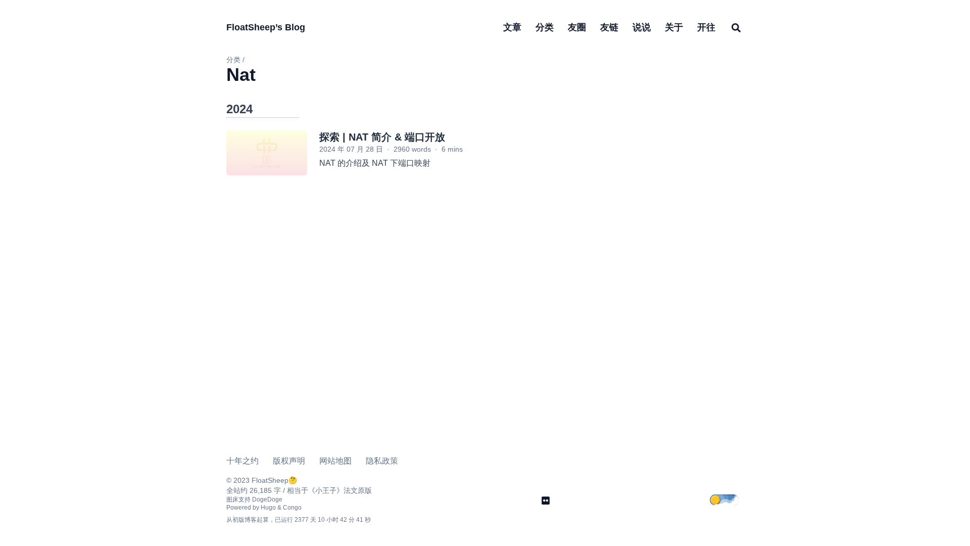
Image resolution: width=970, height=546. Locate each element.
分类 (233, 60)
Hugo (268, 507)
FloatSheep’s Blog (265, 27)
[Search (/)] (736, 27)
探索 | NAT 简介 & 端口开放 (382, 137)
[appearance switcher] (731, 500)
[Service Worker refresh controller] (546, 500)
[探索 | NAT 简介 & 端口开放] (266, 152)
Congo (292, 507)
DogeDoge (267, 499)
